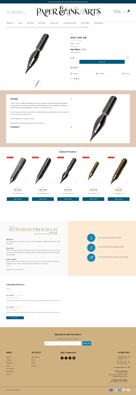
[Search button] (8, 11)
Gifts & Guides (85, 23)
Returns (8, 365)
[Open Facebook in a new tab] (62, 358)
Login (115, 12)
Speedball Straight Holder (63, 112)
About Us (8, 357)
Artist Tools (30, 23)
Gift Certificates (10, 368)
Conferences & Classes (69, 23)
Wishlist (33, 360)
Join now (8, 265)
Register (119, 12)
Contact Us (9, 360)
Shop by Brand (98, 23)
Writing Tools (10, 23)
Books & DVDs (54, 23)
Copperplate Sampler (28, 118)
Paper (20, 23)
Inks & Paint (41, 23)
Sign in (21, 269)
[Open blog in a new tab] (74, 358)
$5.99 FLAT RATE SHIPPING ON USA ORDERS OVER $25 (68, 2)
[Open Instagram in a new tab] (70, 358)
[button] (128, 58)
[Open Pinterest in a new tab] (66, 358)
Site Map (8, 374)
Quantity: (72, 58)
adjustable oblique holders (24, 114)
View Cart (33, 365)
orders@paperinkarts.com (120, 367)
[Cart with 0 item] (128, 12)
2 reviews (80, 40)
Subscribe (86, 343)
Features (15, 126)
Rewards (33, 363)
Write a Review (15, 318)
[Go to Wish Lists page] (124, 12)
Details (14, 98)
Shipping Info (9, 363)
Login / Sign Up (35, 357)
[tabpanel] (103, 118)
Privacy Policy (9, 371)
